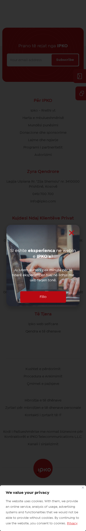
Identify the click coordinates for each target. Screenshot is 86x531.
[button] (71, 232)
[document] (43, 265)
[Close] (83, 488)
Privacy (72, 523)
